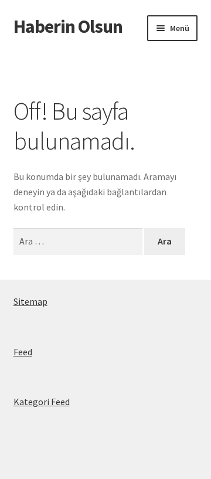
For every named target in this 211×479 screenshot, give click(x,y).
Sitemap (30, 301)
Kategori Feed (41, 401)
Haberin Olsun (67, 26)
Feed (22, 352)
